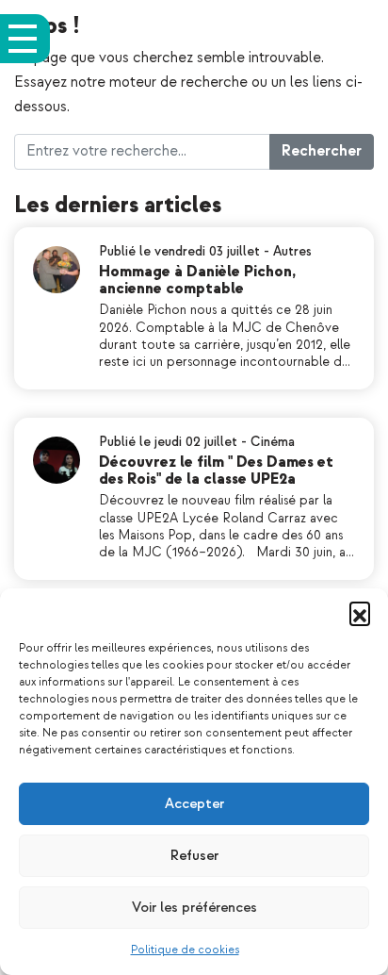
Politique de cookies (185, 950)
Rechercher (322, 151)
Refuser (194, 856)
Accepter (194, 804)
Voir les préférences (194, 908)
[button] (359, 612)
